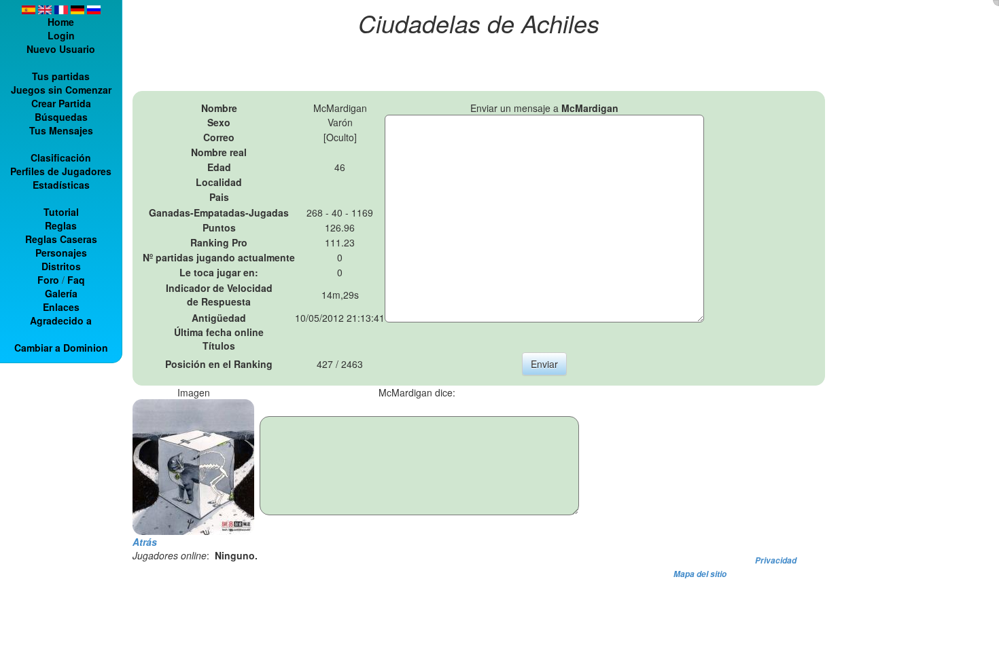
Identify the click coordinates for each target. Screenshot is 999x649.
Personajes (61, 252)
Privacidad (775, 560)
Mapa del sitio (699, 574)
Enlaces (61, 307)
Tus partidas (61, 76)
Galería (61, 293)
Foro (48, 279)
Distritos (61, 266)
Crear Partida (61, 103)
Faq (76, 279)
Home (61, 22)
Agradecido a (61, 320)
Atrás (145, 542)
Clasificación (61, 157)
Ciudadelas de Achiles (478, 22)
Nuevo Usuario (61, 49)
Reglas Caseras (61, 239)
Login (61, 35)
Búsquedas (61, 117)
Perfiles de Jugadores (60, 171)
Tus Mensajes (61, 130)
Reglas (61, 225)
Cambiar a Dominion (61, 347)
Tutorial (61, 212)
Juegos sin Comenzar (61, 89)
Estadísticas (61, 184)
